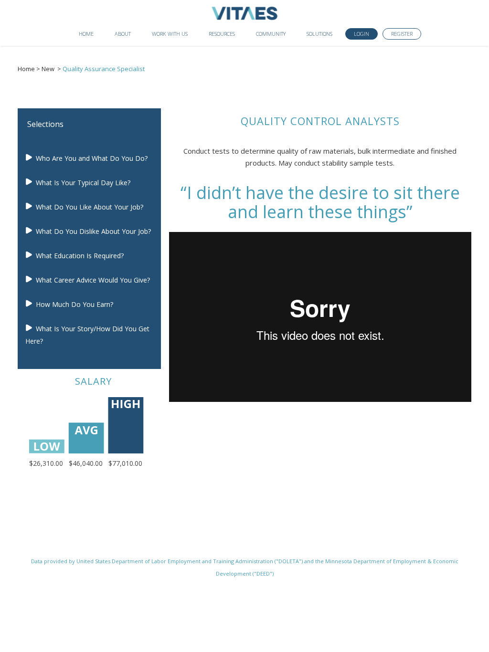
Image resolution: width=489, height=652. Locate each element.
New (48, 68)
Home (26, 68)
